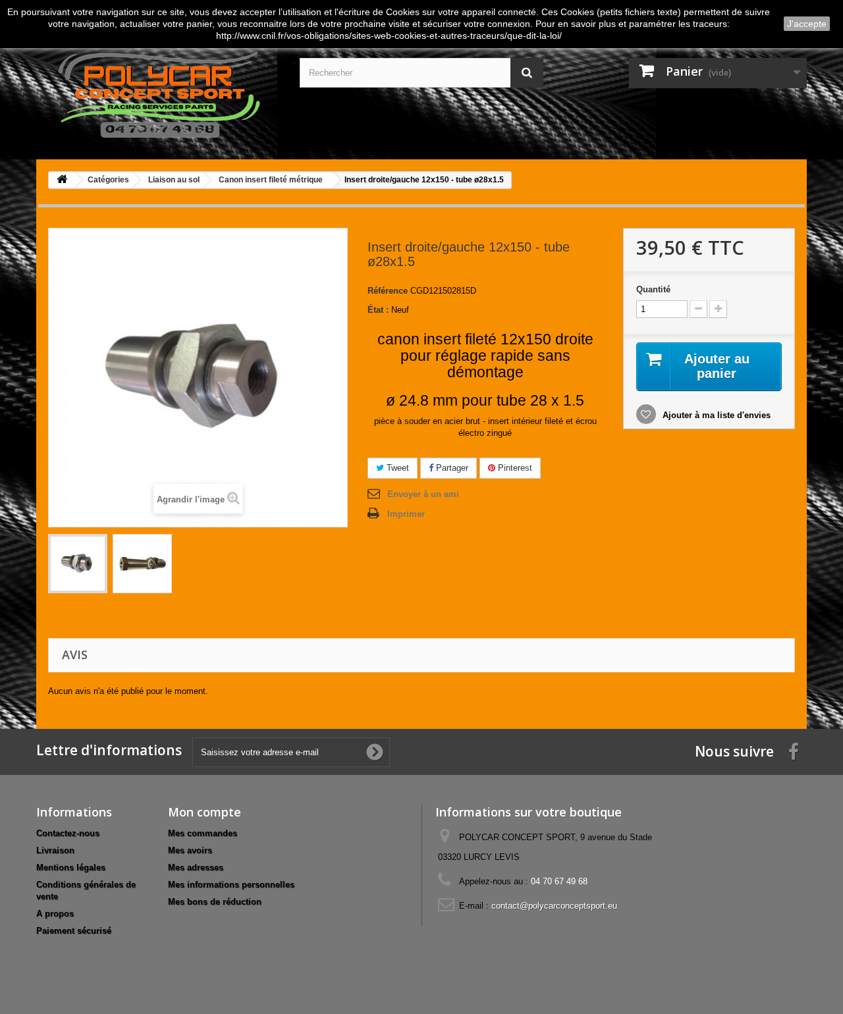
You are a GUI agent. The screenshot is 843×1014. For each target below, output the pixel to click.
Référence (387, 291)
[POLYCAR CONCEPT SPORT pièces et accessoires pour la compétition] (158, 92)
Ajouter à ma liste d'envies (715, 415)
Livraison (55, 850)
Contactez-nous (67, 833)
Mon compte (204, 812)
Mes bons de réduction (214, 902)
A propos (55, 914)
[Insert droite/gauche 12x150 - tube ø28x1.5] (78, 564)
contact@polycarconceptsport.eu (554, 906)
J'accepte (807, 23)
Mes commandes (202, 833)
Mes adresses (195, 867)
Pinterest (513, 468)
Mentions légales (70, 867)
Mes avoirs (190, 850)
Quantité (653, 289)
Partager (450, 468)
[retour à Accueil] (61, 180)
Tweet (396, 468)
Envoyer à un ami (423, 494)
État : (378, 310)
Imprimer (406, 514)
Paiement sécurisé (73, 931)
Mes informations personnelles (231, 885)
